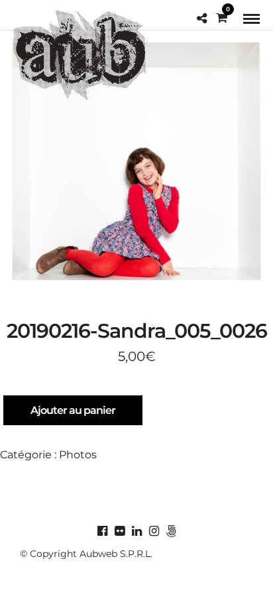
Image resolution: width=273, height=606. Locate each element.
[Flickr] (119, 531)
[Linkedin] (136, 531)
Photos (78, 454)
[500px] (171, 531)
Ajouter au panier (72, 410)
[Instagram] (153, 531)
